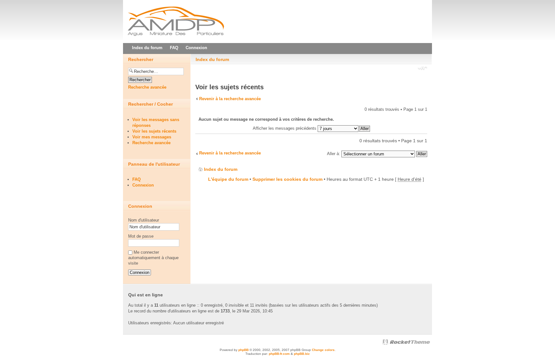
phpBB (243, 350)
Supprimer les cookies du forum (287, 179)
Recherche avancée (147, 87)
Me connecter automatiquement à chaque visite (153, 258)
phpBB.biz (302, 353)
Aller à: (333, 153)
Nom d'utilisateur (143, 220)
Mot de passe (141, 236)
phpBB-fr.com (279, 353)
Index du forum (212, 59)
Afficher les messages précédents (285, 128)
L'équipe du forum (228, 179)
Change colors (323, 350)
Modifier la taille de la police (422, 69)
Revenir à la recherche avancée (230, 98)
